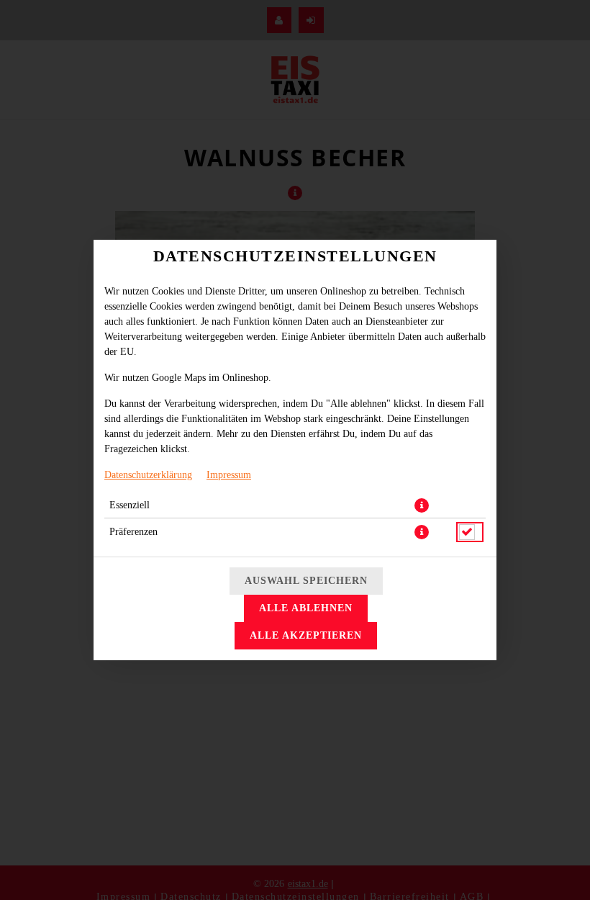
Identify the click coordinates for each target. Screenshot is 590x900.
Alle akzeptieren (306, 635)
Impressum (228, 474)
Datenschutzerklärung (148, 474)
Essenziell (129, 505)
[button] (421, 505)
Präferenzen (133, 531)
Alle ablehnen (306, 608)
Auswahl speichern (306, 580)
